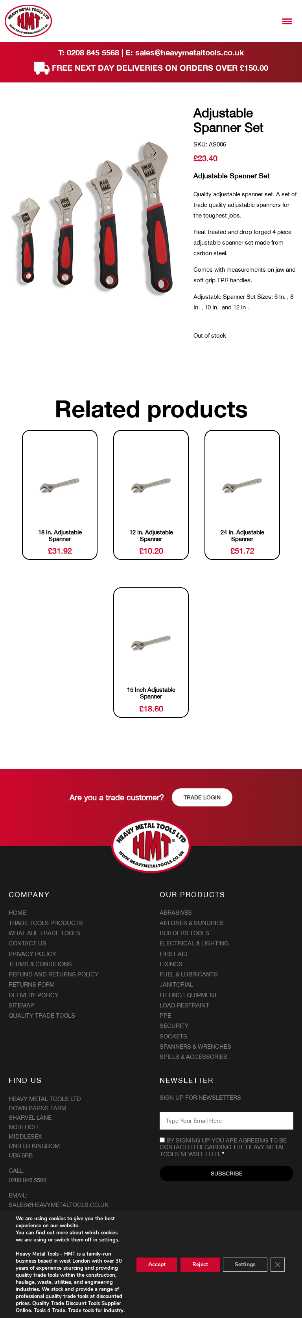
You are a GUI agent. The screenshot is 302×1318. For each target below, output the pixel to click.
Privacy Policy (32, 954)
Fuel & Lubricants (189, 974)
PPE (165, 1015)
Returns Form (32, 984)
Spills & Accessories (193, 1056)
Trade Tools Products (46, 922)
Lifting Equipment (188, 995)
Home (17, 912)
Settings (245, 1264)
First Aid (174, 954)
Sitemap (21, 1005)
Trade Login (202, 797)
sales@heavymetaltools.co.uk (189, 52)
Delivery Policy (34, 995)
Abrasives (176, 912)
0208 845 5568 (93, 52)
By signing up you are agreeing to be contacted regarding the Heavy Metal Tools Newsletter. (223, 1147)
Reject (200, 1264)
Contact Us (27, 943)
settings (108, 1239)
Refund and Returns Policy (54, 974)
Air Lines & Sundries (192, 922)
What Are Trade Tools (44, 933)
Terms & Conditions (40, 964)
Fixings (171, 964)
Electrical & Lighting (194, 943)
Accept (157, 1264)
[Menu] (287, 21)
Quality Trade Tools (42, 1015)
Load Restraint (184, 1005)
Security (174, 1025)
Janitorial (176, 984)
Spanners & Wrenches (195, 1046)
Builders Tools (184, 933)
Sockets (173, 1036)
